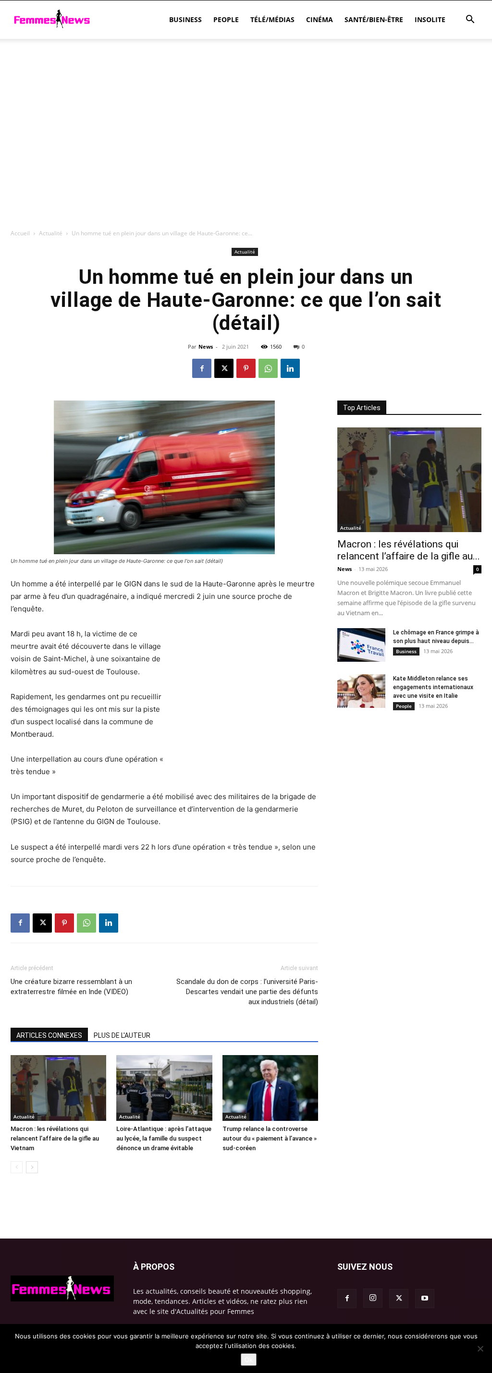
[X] (224, 368)
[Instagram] (372, 1298)
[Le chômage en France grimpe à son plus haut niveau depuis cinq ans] (361, 645)
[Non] (480, 1348)
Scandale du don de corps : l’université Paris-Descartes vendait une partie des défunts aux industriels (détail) (247, 991)
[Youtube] (424, 1298)
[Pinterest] (246, 368)
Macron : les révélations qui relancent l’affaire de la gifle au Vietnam (55, 1138)
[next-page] (32, 1167)
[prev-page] (17, 1167)
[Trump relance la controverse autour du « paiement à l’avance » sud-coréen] (270, 1088)
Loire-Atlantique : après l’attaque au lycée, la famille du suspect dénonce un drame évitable (163, 1138)
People (226, 19)
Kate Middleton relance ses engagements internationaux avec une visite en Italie (433, 687)
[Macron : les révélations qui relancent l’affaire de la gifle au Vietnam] (58, 1088)
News (205, 346)
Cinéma (319, 19)
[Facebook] (201, 368)
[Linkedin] (290, 368)
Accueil (20, 233)
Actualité (50, 233)
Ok (249, 1359)
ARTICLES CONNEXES (49, 1035)
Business (185, 19)
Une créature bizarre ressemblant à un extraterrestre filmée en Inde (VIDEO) (71, 986)
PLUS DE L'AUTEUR (122, 1035)
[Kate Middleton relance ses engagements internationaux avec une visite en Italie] (361, 691)
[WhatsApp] (268, 368)
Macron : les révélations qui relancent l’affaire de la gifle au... (408, 550)
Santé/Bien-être (373, 19)
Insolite (430, 19)
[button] (469, 20)
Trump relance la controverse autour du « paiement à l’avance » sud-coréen (269, 1138)
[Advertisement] (246, 64)
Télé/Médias (272, 19)
